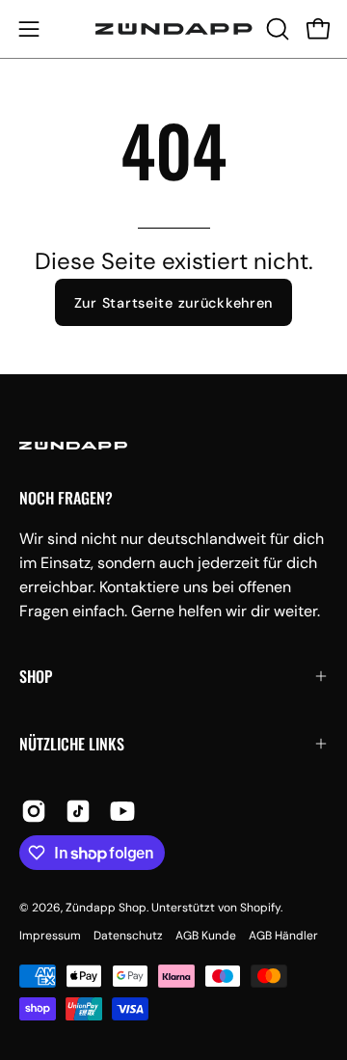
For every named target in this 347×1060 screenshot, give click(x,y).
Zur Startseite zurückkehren (173, 303)
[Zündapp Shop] (174, 29)
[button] (275, 28)
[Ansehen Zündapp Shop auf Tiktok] (78, 811)
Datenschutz (128, 935)
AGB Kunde (205, 935)
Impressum (50, 935)
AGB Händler (283, 935)
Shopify (260, 907)
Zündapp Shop (106, 907)
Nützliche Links (71, 743)
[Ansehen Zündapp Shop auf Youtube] (122, 811)
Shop (35, 676)
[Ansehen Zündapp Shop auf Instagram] (33, 811)
